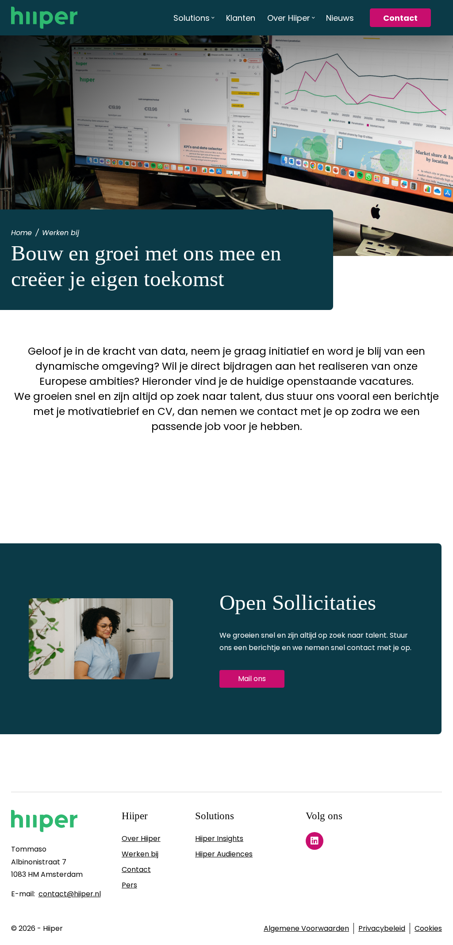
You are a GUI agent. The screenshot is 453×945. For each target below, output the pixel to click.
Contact (136, 869)
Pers (129, 885)
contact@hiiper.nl (69, 894)
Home (21, 233)
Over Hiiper (141, 838)
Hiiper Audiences (224, 854)
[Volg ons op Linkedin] (314, 841)
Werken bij (140, 854)
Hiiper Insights (219, 838)
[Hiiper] (44, 18)
